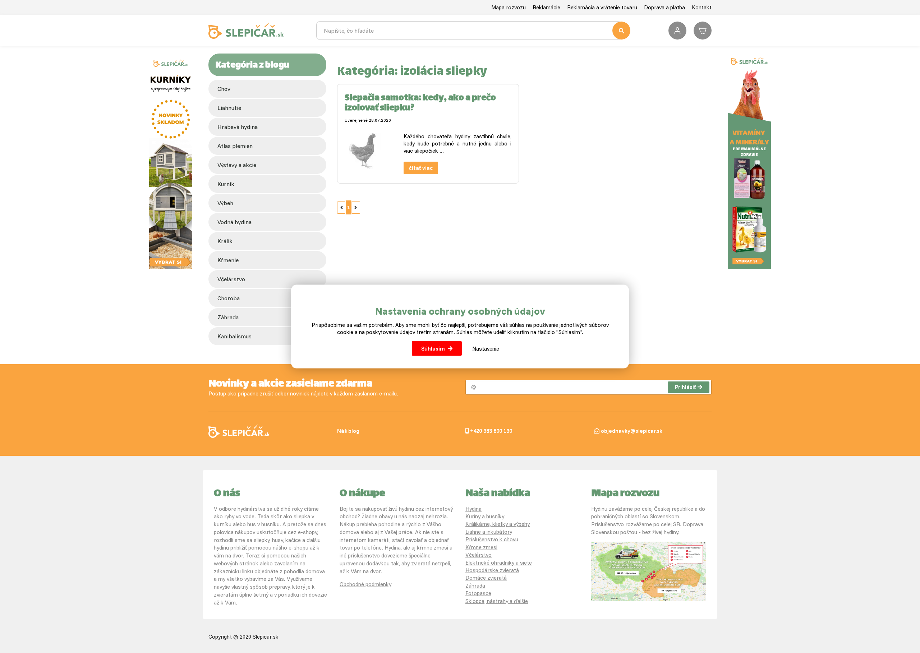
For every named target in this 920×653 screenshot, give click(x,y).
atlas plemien (235, 145)
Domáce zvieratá (486, 577)
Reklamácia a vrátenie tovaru (602, 7)
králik (225, 241)
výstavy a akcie (236, 164)
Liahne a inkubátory (488, 531)
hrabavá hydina (237, 126)
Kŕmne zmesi (481, 547)
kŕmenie (228, 260)
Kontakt (702, 7)
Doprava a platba (664, 7)
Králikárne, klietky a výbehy (497, 523)
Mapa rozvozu (508, 7)
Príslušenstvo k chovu (491, 539)
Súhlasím (433, 348)
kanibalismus (234, 336)
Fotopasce (478, 593)
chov (223, 88)
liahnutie (229, 107)
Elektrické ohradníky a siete (498, 562)
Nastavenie (485, 348)
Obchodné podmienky (365, 584)
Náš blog (348, 430)
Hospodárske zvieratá (492, 570)
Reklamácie (546, 7)
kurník (225, 183)
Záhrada (475, 585)
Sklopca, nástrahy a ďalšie (496, 601)
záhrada (228, 317)
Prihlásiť (685, 387)
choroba (228, 298)
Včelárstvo (478, 554)
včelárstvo (231, 279)
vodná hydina (234, 222)
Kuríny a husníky (484, 516)
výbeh (225, 203)
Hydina (473, 508)
